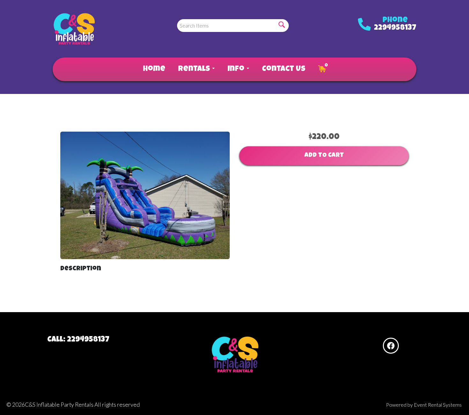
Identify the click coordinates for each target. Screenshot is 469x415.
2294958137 (395, 28)
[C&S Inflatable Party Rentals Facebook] (391, 346)
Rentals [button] (195, 69)
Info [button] (236, 69)
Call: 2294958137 (78, 340)
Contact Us (283, 69)
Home (154, 69)
